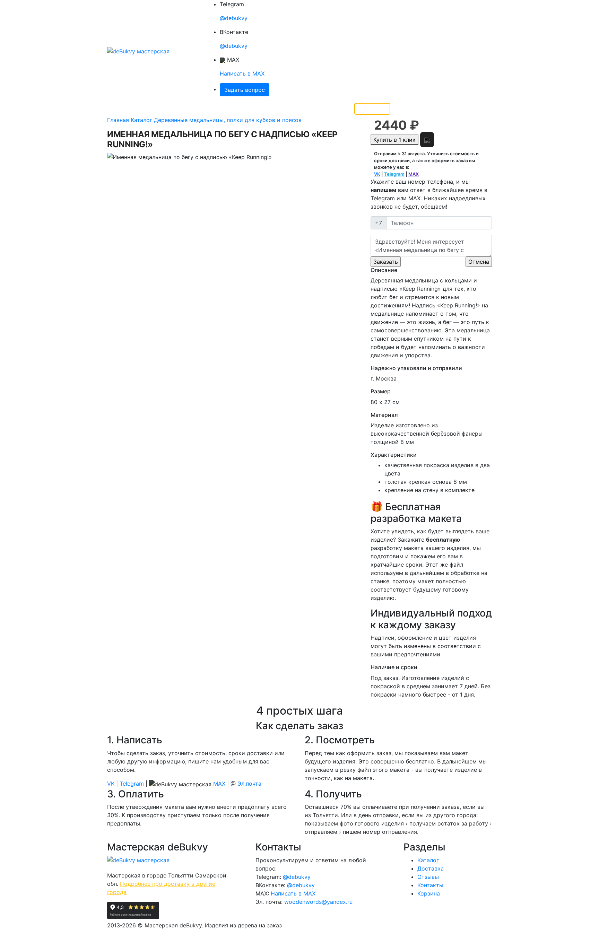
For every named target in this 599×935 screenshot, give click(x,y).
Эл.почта (249, 783)
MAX (413, 174)
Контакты (242, 108)
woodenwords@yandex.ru (318, 901)
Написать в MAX (242, 73)
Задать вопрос (244, 89)
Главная (121, 108)
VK (377, 174)
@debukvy (234, 18)
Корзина (428, 893)
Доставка (183, 108)
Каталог (148, 108)
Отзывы (213, 108)
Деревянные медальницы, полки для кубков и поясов (228, 119)
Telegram (394, 174)
